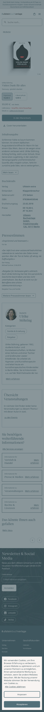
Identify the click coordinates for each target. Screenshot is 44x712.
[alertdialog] (22, 683)
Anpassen (22, 694)
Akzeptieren (22, 704)
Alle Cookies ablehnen (15, 686)
